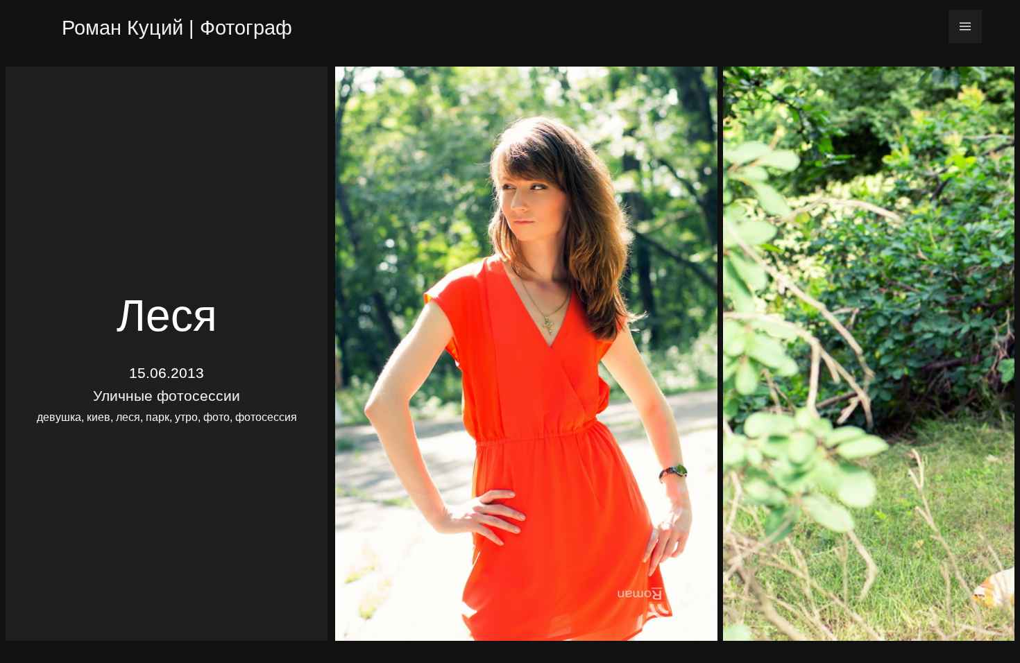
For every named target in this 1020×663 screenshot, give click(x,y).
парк (157, 417)
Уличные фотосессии (166, 396)
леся (128, 417)
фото (216, 417)
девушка (59, 417)
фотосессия (266, 417)
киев (98, 417)
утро (186, 417)
